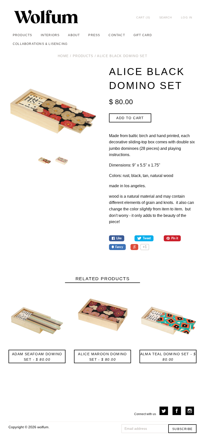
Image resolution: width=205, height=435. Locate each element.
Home (63, 56)
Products (83, 56)
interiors (50, 35)
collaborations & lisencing (40, 44)
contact (116, 35)
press (94, 35)
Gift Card (143, 35)
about (74, 35)
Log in (186, 17)
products (22, 35)
